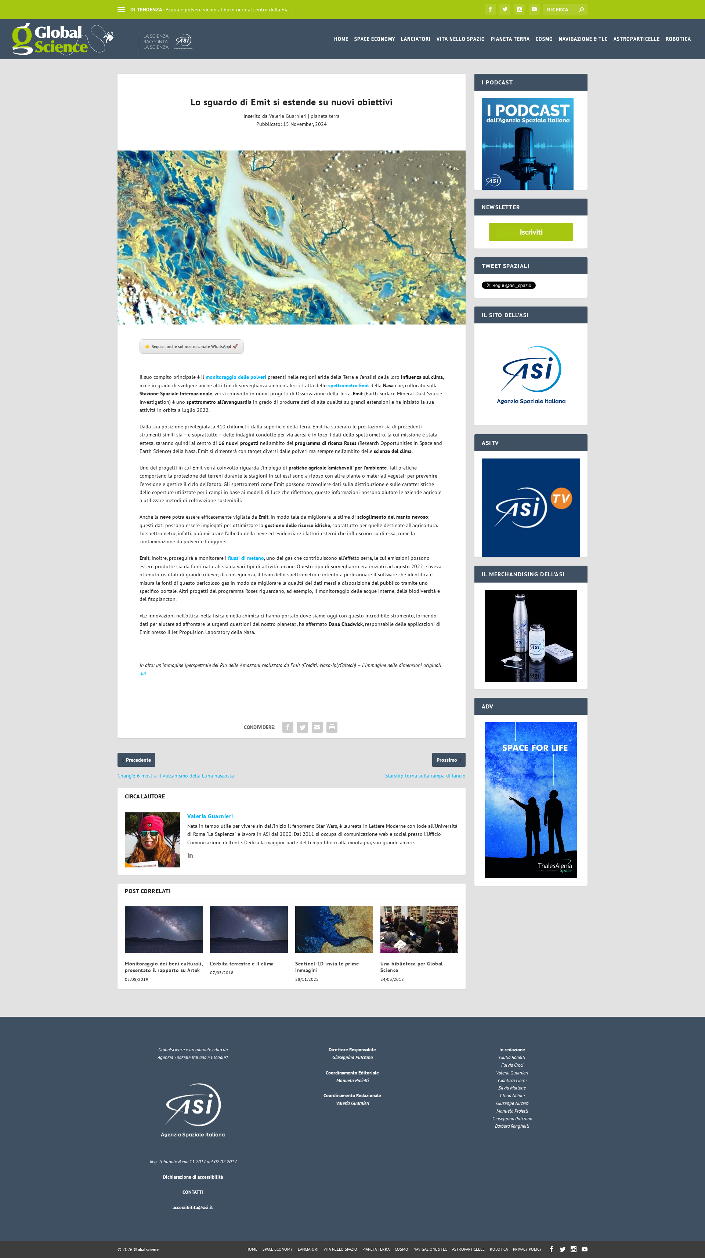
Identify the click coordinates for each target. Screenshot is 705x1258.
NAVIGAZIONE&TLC (430, 1249)
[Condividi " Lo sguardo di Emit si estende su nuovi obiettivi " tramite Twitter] (302, 727)
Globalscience (146, 1249)
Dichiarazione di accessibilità (193, 1177)
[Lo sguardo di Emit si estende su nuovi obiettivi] (292, 238)
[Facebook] (490, 9)
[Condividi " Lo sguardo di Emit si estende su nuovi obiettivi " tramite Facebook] (288, 727)
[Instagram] (519, 9)
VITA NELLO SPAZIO (461, 39)
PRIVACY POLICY (527, 1249)
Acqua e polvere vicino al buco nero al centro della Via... (229, 9)
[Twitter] (504, 9)
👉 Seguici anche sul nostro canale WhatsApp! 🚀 (191, 346)
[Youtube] (534, 9)
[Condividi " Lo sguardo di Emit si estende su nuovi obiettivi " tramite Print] (332, 727)
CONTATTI (192, 1192)
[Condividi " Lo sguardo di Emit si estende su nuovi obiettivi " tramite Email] (317, 727)
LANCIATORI (416, 39)
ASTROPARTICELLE (637, 39)
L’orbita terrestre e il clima (242, 963)
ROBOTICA (678, 39)
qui (143, 673)
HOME (341, 39)
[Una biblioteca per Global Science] (419, 929)
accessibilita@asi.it (193, 1207)
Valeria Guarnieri (288, 116)
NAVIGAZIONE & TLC (583, 39)
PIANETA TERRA (510, 39)
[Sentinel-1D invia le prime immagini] (334, 929)
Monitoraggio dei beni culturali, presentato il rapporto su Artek (164, 967)
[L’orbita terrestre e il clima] (249, 929)
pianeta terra (325, 116)
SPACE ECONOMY (374, 39)
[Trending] (121, 9)
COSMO (544, 39)
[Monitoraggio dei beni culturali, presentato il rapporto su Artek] (164, 929)
